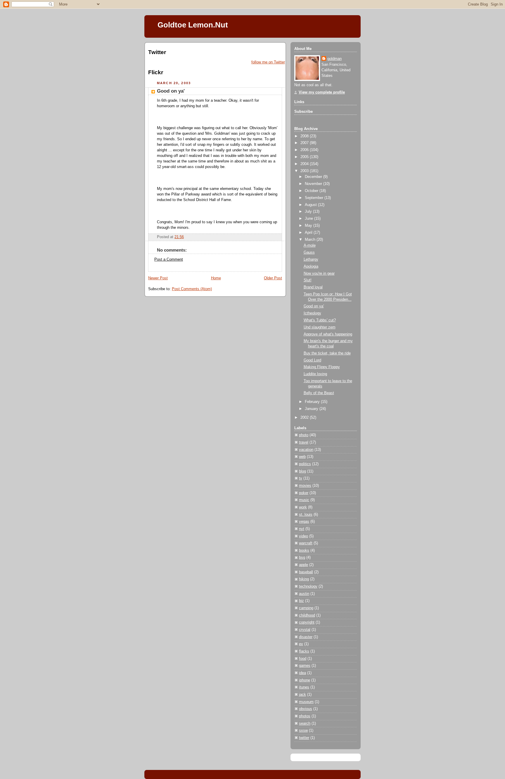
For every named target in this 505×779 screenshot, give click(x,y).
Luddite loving (315, 374)
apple (303, 565)
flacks (304, 651)
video (303, 536)
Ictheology (312, 313)
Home (216, 278)
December (314, 177)
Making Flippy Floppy (322, 367)
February (313, 402)
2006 (305, 150)
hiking (304, 579)
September (314, 198)
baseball (306, 572)
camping (306, 608)
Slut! (308, 280)
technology (308, 586)
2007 (305, 143)
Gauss (309, 252)
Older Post (273, 278)
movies (305, 486)
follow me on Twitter (268, 62)
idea (302, 673)
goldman (334, 59)
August (311, 205)
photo (303, 435)
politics (305, 464)
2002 (305, 418)
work (303, 507)
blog (302, 471)
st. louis (305, 515)
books (304, 550)
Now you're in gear (319, 273)
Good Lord (312, 360)
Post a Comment (168, 259)
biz (301, 601)
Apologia (311, 266)
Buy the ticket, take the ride (327, 353)
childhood (307, 615)
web (302, 457)
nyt (301, 529)
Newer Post (158, 278)
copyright (306, 622)
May (309, 226)
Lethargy (311, 259)
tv (300, 478)
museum (306, 702)
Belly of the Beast (319, 393)
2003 (305, 171)
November (314, 184)
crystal (304, 630)
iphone (304, 680)
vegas (304, 522)
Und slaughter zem (319, 327)
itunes (304, 687)
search (304, 723)
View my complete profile (322, 92)
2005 (305, 157)
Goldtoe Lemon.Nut (193, 24)
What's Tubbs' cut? (320, 320)
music (304, 500)
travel (303, 442)
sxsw (303, 730)
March (311, 240)
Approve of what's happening (328, 334)
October (312, 191)
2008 (305, 136)
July (309, 212)
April (309, 233)
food (302, 659)
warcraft (305, 543)
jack (302, 695)
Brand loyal (313, 287)
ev (301, 644)
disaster (305, 637)
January (312, 409)
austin (304, 594)
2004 (305, 164)
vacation (306, 450)
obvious (305, 709)
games (304, 666)
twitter (304, 738)
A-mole (310, 245)
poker (303, 493)
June (309, 219)
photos (304, 716)
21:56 (179, 237)
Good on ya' (171, 91)
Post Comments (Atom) (192, 289)
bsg (302, 557)
